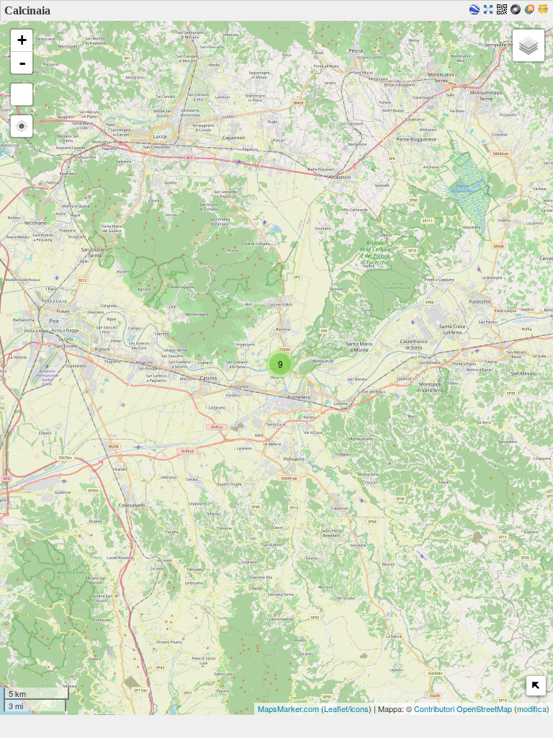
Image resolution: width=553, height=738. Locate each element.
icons (359, 708)
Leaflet (336, 708)
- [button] (22, 63)
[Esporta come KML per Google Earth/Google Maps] (476, 10)
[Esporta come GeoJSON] (517, 10)
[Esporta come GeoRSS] (531, 10)
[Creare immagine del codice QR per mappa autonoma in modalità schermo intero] (504, 10)
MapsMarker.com (288, 708)
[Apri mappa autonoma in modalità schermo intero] (490, 10)
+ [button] (22, 40)
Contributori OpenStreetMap (463, 708)
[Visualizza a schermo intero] (21, 94)
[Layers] (528, 45)
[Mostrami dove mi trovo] (21, 126)
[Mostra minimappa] (536, 686)
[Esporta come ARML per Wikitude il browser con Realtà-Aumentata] (545, 10)
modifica (532, 708)
